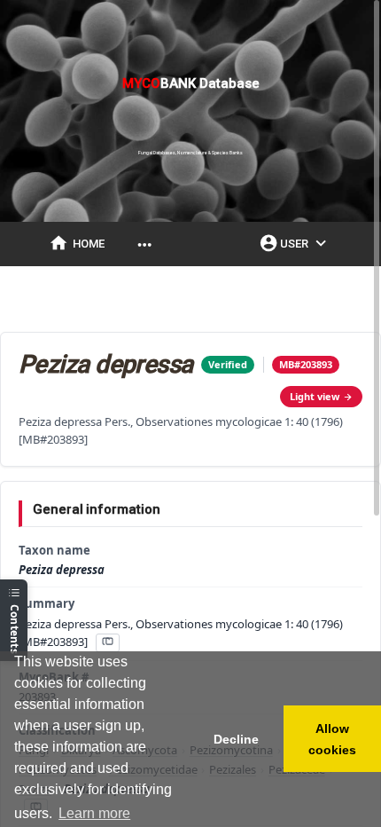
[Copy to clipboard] (107, 643)
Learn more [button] (94, 813)
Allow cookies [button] (332, 739)
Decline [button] (236, 739)
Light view (314, 396)
